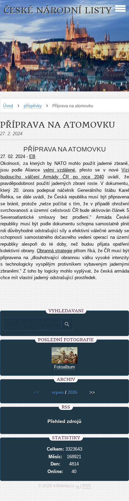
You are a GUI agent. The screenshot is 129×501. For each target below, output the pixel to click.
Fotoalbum (64, 367)
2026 (72, 392)
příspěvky (33, 106)
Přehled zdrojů (64, 421)
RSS (86, 485)
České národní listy (57, 10)
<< (37, 392)
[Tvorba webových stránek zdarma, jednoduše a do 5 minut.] (77, 486)
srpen (58, 392)
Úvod (8, 106)
